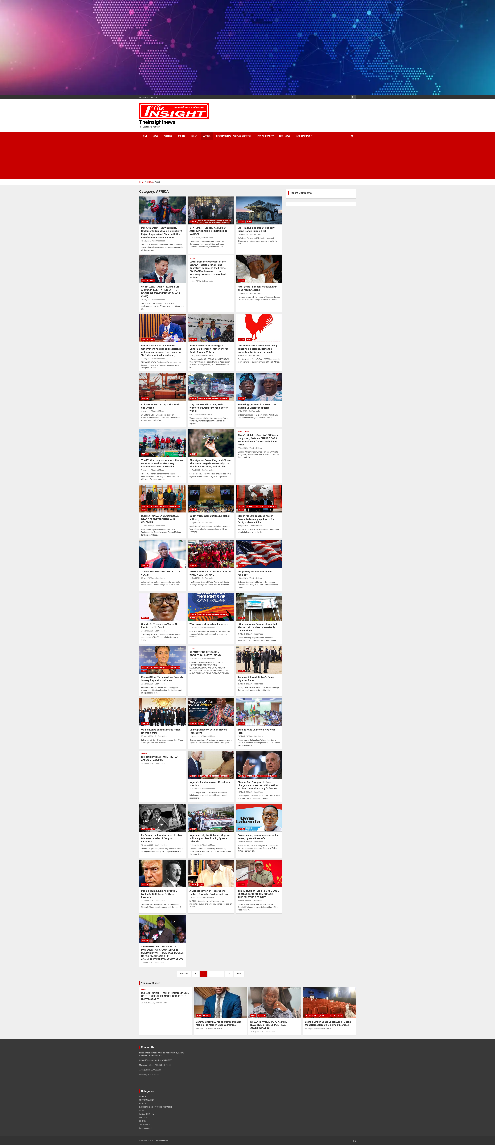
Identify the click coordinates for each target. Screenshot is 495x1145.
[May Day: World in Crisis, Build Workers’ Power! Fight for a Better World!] (210, 387)
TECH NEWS (284, 136)
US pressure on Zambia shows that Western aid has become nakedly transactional (257, 627)
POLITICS (167, 136)
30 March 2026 (147, 684)
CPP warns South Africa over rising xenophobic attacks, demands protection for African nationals (257, 348)
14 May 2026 (194, 238)
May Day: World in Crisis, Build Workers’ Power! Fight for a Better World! (208, 407)
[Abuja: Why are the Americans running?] (259, 554)
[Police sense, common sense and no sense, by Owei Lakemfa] (259, 818)
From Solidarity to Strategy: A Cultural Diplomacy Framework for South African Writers (208, 348)
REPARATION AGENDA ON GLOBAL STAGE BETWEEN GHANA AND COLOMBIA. (160, 519)
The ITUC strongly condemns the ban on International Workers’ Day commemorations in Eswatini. (162, 463)
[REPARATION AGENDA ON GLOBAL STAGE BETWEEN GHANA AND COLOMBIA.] (162, 499)
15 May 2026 (146, 241)
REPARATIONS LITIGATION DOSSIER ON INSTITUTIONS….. (206, 654)
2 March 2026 (146, 963)
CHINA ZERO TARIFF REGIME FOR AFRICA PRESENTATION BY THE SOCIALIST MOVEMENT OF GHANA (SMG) (160, 291)
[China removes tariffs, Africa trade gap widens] (162, 387)
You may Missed (150, 983)
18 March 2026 (244, 792)
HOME (144, 136)
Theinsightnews (157, 122)
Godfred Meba (159, 241)
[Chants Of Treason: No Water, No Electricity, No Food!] (162, 607)
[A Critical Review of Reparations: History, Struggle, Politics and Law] (210, 873)
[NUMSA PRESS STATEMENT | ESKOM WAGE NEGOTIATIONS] (210, 554)
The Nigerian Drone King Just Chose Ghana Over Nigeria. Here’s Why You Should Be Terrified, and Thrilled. (210, 463)
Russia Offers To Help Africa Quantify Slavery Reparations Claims (162, 679)
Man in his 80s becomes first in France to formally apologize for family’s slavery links (256, 519)
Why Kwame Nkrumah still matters (208, 624)
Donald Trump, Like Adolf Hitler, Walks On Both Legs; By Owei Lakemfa (159, 894)
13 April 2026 (243, 578)
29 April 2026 (194, 470)
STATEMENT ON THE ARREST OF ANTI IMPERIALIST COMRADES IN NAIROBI (208, 231)
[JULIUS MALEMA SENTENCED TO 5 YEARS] (162, 554)
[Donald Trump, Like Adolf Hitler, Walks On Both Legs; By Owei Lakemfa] (162, 873)
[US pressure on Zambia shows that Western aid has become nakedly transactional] (259, 607)
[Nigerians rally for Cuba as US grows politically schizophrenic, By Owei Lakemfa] (210, 818)
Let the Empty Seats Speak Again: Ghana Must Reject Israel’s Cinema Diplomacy (328, 1023)
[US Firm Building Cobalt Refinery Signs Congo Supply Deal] (259, 210)
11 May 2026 (243, 293)
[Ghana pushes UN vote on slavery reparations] (210, 712)
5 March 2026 (195, 897)
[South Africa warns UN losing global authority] (210, 499)
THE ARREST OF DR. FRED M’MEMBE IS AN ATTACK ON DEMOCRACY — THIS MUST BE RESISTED (258, 894)
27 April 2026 (243, 448)
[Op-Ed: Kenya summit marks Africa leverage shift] (162, 712)
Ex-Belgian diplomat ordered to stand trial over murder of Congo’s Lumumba (162, 838)
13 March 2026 (195, 845)
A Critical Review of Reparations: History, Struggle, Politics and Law (208, 892)
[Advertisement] (244, 159)
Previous (184, 974)
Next (239, 974)
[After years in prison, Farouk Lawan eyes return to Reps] (259, 269)
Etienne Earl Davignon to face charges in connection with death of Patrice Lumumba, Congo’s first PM (258, 785)
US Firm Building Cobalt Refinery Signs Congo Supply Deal (256, 229)
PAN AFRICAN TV (265, 136)
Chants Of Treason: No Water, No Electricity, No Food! (159, 626)
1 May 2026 (146, 470)
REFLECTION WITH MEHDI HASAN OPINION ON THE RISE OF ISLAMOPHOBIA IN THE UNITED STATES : (165, 996)
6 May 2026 (242, 355)
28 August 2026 (147, 1003)
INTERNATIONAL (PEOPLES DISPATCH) (234, 136)
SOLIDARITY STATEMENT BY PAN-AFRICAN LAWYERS (160, 759)
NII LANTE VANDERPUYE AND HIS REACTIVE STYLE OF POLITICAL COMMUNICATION (268, 1025)
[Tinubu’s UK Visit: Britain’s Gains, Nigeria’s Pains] (259, 660)
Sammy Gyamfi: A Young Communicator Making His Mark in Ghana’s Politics (218, 1023)
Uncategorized (145, 1128)
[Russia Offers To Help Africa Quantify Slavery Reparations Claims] (162, 660)
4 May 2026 (146, 411)
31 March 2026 (147, 631)
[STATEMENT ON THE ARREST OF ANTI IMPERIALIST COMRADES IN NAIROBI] (210, 210)
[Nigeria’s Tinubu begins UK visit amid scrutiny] (210, 765)
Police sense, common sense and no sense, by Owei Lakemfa (258, 837)
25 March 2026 (244, 684)
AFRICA (207, 136)
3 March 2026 (243, 901)
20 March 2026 (244, 736)
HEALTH (194, 136)
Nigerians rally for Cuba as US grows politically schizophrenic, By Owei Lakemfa (209, 838)
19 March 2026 (147, 764)
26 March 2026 (195, 659)
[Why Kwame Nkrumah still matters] (210, 607)
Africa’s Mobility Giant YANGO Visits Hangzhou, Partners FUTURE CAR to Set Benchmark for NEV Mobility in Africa (258, 440)
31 (229, 974)
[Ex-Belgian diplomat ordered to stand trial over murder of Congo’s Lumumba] (162, 818)
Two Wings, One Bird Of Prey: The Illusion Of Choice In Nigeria (257, 406)
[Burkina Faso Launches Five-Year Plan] (259, 712)
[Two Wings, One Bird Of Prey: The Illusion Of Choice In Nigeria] (259, 387)
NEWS (155, 136)
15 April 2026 (194, 578)
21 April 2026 (194, 523)
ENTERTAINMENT (303, 136)
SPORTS (181, 136)
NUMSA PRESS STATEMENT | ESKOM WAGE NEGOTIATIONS (210, 573)
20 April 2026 (243, 526)
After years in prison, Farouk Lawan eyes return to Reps (257, 288)
